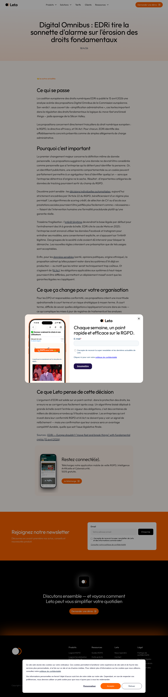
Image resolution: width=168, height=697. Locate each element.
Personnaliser (89, 686)
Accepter (110, 686)
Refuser (131, 686)
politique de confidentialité (50, 671)
